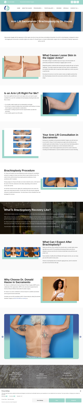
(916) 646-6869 (17, 298)
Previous (2, 336)
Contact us (73, 8)
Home (18, 8)
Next (80, 336)
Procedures (37, 8)
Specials (66, 8)
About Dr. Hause (27, 8)
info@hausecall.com (68, 378)
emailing (24, 298)
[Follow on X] (78, 2)
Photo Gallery (48, 8)
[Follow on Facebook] (75, 2)
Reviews (59, 8)
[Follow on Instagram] (72, 2)
